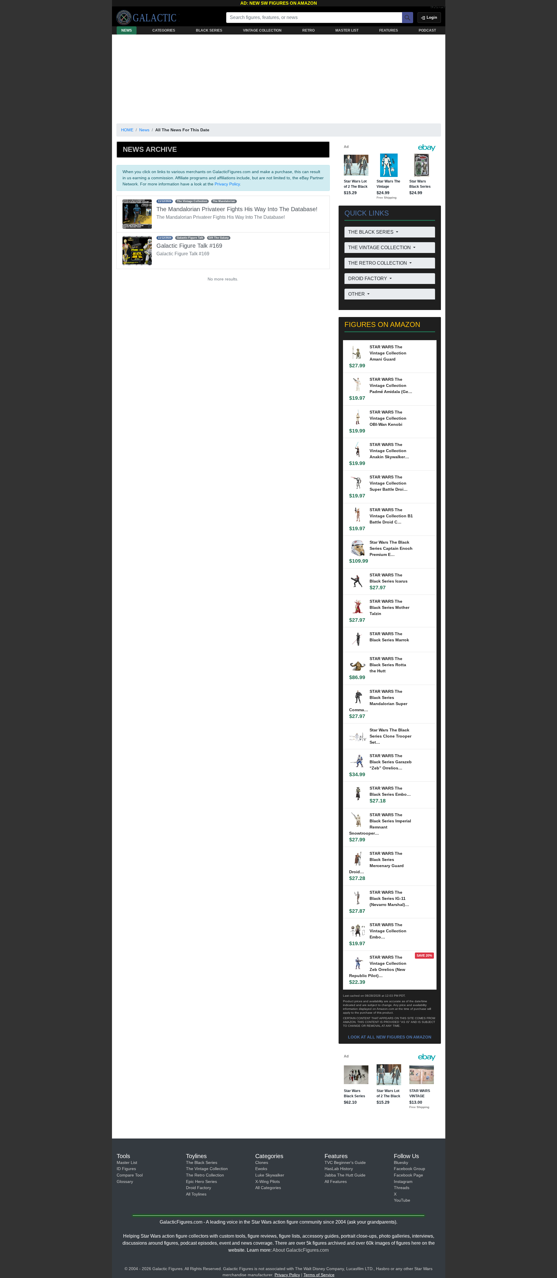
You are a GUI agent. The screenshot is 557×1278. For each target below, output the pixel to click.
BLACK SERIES (209, 30)
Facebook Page (408, 1175)
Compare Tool (130, 1175)
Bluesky (401, 1162)
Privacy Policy (227, 184)
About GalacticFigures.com (301, 1250)
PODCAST (427, 30)
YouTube (402, 1200)
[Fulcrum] (437, 7)
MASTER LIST (346, 30)
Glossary (125, 1181)
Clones (261, 1162)
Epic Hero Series (201, 1181)
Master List (127, 1162)
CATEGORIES (163, 30)
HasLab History (339, 1168)
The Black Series (201, 1162)
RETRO (308, 30)
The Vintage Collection (207, 1168)
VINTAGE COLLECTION (262, 30)
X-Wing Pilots (267, 1181)
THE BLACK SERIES (371, 232)
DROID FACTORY (368, 278)
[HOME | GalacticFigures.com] (147, 17)
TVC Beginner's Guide (345, 1162)
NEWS (126, 30)
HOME (127, 130)
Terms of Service (318, 1274)
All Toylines (196, 1194)
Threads (401, 1187)
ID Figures (126, 1168)
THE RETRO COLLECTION (378, 263)
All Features (336, 1181)
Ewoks (261, 1168)
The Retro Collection (205, 1175)
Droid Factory (198, 1187)
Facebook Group (409, 1168)
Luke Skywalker (269, 1175)
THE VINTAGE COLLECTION (380, 247)
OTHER (357, 294)
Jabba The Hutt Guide (345, 1175)
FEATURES (388, 30)
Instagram (403, 1181)
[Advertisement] (278, 78)
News (144, 130)
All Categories (268, 1187)
